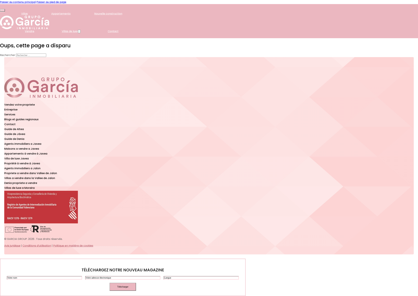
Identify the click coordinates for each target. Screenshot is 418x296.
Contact (113, 31)
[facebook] (41, 100)
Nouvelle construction (108, 14)
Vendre (29, 31)
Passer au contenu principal (18, 2)
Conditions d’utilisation (37, 246)
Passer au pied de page (51, 2)
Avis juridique (12, 246)
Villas (24, 14)
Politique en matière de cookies (73, 246)
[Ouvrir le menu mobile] (2, 10)
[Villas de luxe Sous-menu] (79, 31)
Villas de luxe (70, 31)
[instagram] (65, 100)
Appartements (61, 14)
